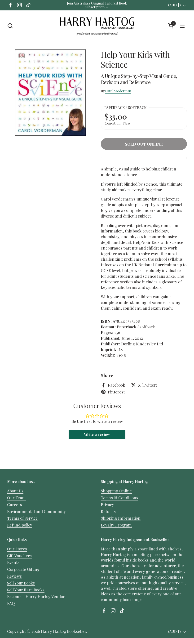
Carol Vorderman (118, 91)
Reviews (14, 576)
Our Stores (17, 548)
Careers (14, 504)
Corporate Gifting (23, 569)
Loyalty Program (116, 524)
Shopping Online (116, 490)
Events (13, 562)
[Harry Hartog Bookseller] (97, 26)
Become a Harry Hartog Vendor (36, 596)
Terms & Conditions (119, 497)
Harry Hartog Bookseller (63, 631)
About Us (15, 490)
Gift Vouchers (19, 555)
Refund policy (19, 524)
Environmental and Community (36, 511)
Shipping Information (121, 518)
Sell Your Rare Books (25, 589)
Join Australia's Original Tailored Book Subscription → (97, 5)
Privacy (107, 504)
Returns (108, 511)
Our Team (16, 497)
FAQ (11, 603)
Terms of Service (22, 518)
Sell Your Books (21, 582)
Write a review (97, 434)
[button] (10, 26)
